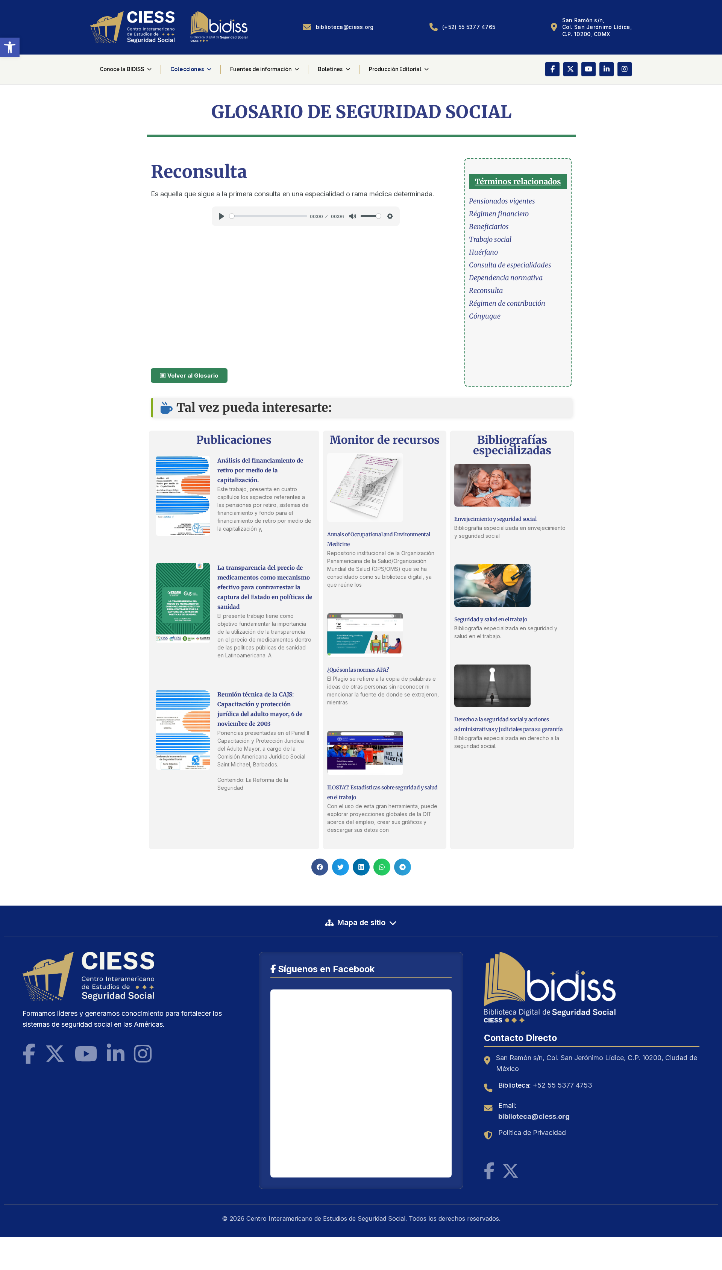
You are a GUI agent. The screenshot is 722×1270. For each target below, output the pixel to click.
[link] (10, 47)
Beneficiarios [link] (489, 226)
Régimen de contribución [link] (507, 303)
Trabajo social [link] (490, 239)
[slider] (268, 216)
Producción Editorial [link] (395, 69)
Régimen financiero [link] (499, 213)
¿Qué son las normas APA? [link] (358, 669)
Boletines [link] (330, 69)
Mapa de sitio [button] (361, 922)
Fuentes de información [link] (260, 69)
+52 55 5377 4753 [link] (562, 1085)
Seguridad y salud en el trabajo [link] (490, 619)
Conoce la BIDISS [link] (122, 69)
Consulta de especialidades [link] (510, 265)
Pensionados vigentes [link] (502, 201)
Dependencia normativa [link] (506, 277)
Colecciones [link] (187, 69)
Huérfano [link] (483, 252)
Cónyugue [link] (485, 316)
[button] (319, 867)
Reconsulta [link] (486, 290)
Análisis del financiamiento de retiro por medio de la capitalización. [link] (260, 470)
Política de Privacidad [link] (532, 1132)
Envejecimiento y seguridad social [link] (495, 519)
